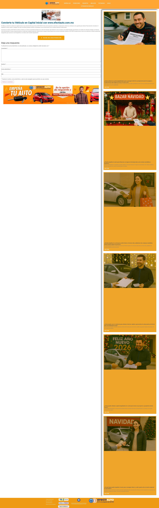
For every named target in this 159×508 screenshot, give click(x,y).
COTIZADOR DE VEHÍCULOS (87, 6)
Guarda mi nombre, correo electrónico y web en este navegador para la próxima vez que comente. (25, 79)
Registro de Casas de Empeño (51, 504)
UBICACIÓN (93, 3)
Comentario (4, 48)
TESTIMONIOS (101, 3)
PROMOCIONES (76, 3)
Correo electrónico (6, 69)
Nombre (3, 64)
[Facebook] (78, 500)
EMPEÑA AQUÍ (67, 3)
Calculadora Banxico (49, 502)
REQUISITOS (85, 3)
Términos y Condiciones (50, 499)
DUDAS (109, 3)
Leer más (106, 87)
